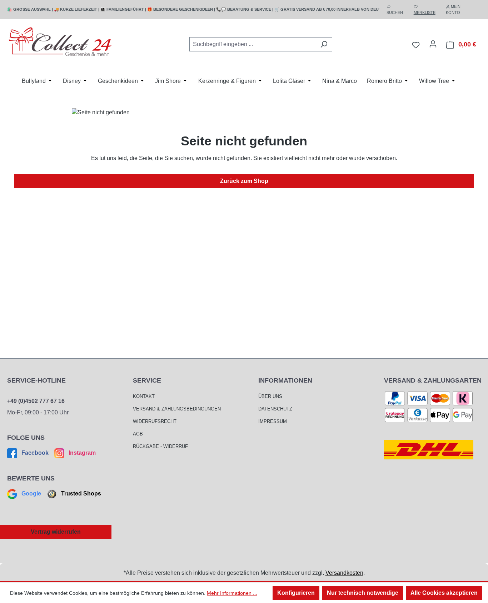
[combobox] (252, 44)
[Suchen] (323, 44)
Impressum (272, 421)
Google (31, 493)
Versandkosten (344, 573)
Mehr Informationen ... (232, 593)
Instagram (81, 453)
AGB (138, 434)
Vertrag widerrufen (56, 532)
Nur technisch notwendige (362, 593)
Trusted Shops (80, 493)
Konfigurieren (296, 593)
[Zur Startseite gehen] (60, 43)
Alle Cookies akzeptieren (444, 593)
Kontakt (144, 396)
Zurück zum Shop (244, 181)
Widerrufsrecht (154, 421)
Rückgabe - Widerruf (160, 446)
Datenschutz (275, 409)
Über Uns (270, 396)
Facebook (35, 453)
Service (147, 380)
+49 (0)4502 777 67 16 (36, 401)
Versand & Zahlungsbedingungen (177, 409)
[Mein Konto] (433, 44)
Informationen (285, 380)
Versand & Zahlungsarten (433, 380)
